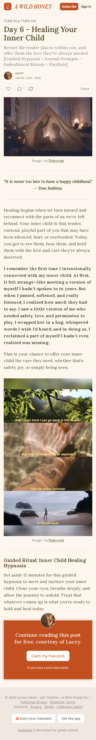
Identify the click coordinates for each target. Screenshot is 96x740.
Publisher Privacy (34, 702)
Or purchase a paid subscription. (48, 668)
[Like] (8, 88)
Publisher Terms (62, 702)
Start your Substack (36, 718)
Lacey (19, 73)
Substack (25, 730)
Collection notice (69, 706)
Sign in (86, 6)
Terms (49, 706)
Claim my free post (48, 655)
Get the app (71, 718)
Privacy (36, 706)
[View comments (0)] (19, 88)
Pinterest (56, 160)
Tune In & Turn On (20, 21)
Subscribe (69, 6)
